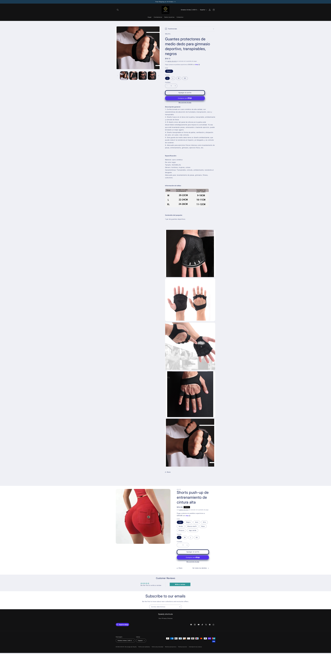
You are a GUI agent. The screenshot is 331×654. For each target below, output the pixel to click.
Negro (169, 71)
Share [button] (169, 472)
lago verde (192, 530)
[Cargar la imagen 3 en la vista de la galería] (143, 75)
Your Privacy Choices (166, 618)
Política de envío (182, 646)
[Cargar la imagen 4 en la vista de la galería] (152, 75)
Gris (204, 522)
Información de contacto (195, 646)
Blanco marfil (192, 526)
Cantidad (167, 82)
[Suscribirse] (180, 607)
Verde (181, 526)
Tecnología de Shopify (131, 646)
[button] (118, 10)
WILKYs (122, 646)
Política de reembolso (144, 646)
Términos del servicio (170, 646)
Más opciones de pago (185, 102)
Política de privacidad (157, 646)
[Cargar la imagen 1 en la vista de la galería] (124, 75)
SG (185, 78)
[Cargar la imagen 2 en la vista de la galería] (133, 75)
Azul (196, 522)
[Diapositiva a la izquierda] (118, 76)
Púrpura (181, 530)
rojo (180, 522)
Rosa (203, 526)
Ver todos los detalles (199, 568)
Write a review (180, 584)
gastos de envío (172, 61)
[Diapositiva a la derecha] (159, 76)
